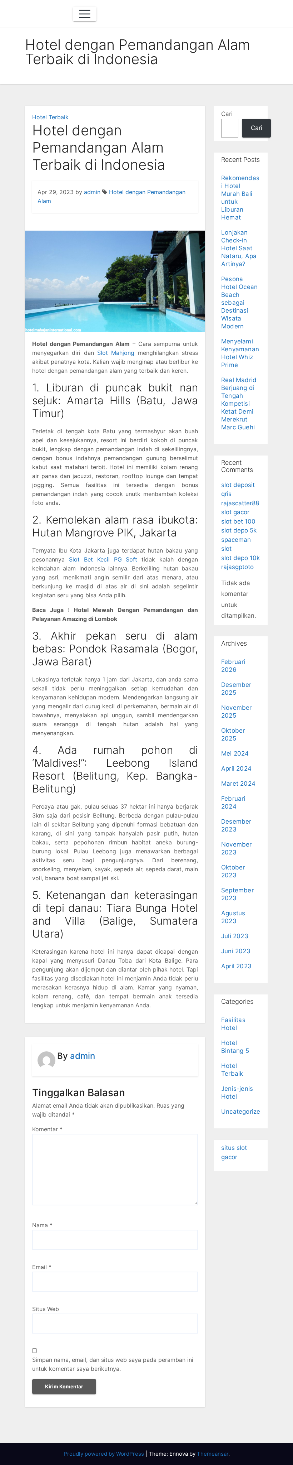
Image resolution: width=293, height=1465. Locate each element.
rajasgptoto (237, 566)
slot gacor (235, 512)
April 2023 (236, 966)
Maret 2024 (238, 783)
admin (92, 192)
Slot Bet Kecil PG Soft (103, 559)
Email (41, 1267)
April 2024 (236, 768)
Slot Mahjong (115, 352)
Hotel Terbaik (50, 117)
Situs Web (45, 1308)
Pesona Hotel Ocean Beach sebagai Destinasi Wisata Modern (239, 302)
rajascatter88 (240, 503)
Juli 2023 (234, 936)
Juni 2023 (235, 951)
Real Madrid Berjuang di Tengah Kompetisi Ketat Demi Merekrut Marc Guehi (239, 403)
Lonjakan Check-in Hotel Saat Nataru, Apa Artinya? (239, 248)
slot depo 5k (239, 530)
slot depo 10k (240, 558)
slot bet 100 (238, 521)
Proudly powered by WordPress (104, 1453)
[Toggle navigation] (84, 14)
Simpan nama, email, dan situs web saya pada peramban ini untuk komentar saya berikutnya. (112, 1364)
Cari (227, 113)
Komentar (47, 1129)
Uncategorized (242, 1111)
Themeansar (212, 1453)
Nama (42, 1225)
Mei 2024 (235, 753)
